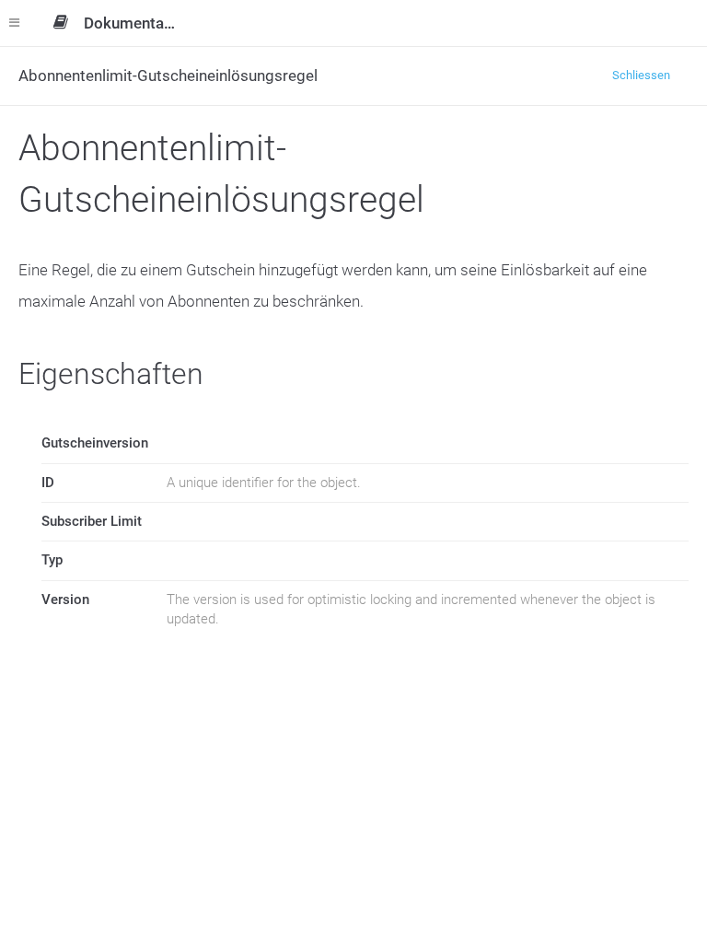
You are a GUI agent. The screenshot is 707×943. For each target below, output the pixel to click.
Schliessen (641, 75)
